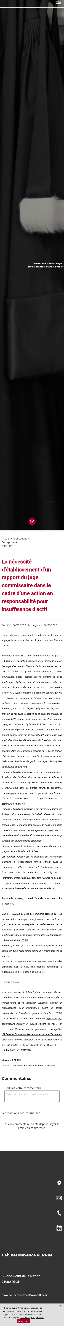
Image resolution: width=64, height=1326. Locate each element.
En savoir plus (27, 1317)
